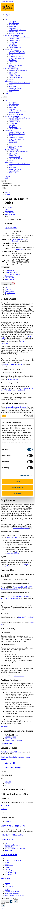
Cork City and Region (15, 65)
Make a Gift (12, 91)
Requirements (9, 276)
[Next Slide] (3, 905)
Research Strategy (14, 40)
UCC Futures (13, 46)
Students (7, 14)
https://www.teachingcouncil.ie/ (12, 364)
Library (7, 864)
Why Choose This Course (13, 274)
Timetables (8, 869)
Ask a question (5, 805)
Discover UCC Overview (16, 51)
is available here (13, 379)
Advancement (9, 850)
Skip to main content (7, 1)
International (12, 28)
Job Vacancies (13, 61)
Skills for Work (13, 74)
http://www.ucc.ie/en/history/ (13, 740)
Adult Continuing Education (17, 30)
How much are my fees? (16, 33)
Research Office (13, 42)
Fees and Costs (19, 249)
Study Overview (14, 23)
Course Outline (9, 270)
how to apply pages (12, 537)
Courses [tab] (7, 194)
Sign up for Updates (11, 228)
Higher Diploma (10, 214)
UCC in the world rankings (17, 53)
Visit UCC (12, 63)
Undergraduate (13, 24)
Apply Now (4, 726)
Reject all (17, 493)
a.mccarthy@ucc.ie (10, 737)
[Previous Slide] (16, 901)
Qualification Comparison (21, 528)
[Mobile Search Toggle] (1, 97)
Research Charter (14, 39)
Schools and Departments (16, 58)
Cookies (7, 890)
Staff (6, 16)
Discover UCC (9, 847)
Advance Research (14, 76)
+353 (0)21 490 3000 (7, 835)
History (11, 54)
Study (6, 209)
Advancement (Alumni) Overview (19, 83)
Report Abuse (9, 886)
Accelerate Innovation (15, 77)
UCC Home (8, 207)
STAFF (7, 858)
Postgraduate (12, 26)
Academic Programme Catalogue (16, 407)
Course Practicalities (11, 272)
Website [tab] (7, 192)
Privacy (7, 888)
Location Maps (19, 835)
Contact (7, 862)
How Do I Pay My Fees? (26, 617)
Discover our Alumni (15, 88)
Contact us (4, 809)
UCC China (12, 67)
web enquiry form (19, 676)
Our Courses (12, 21)
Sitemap (7, 883)
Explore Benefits (14, 90)
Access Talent (13, 72)
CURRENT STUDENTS (13, 860)
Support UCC (13, 79)
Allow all (17, 481)
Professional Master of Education (11, 752)
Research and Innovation (12, 845)
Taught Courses (9, 212)
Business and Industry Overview (19, 70)
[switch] (30, 455)
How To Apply (9, 279)
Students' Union (9, 871)
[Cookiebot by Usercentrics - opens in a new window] (25, 415)
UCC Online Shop (10, 873)
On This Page (5, 267)
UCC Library (13, 60)
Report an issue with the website (14, 895)
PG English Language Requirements (14, 565)
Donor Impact (13, 86)
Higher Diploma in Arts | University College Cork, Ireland (17, 389)
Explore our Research (15, 47)
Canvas (7, 867)
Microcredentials (14, 31)
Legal (6, 884)
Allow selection (17, 487)
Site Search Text (7, 185)
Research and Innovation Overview (19, 37)
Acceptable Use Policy (12, 891)
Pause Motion (6, 902)
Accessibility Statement (12, 893)
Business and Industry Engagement (15, 848)
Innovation (12, 44)
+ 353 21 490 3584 (10, 738)
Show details (24, 475)
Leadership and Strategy (16, 56)
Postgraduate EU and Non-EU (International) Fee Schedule (16, 588)
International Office (13, 553)
